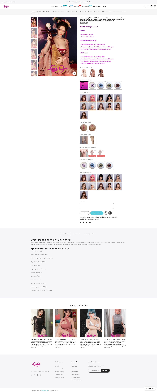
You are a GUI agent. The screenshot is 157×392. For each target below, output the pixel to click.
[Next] (74, 46)
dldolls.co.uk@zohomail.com (8, 1)
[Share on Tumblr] (86, 222)
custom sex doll (108, 217)
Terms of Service (76, 380)
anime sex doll (59, 374)
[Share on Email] (90, 222)
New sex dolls (86, 6)
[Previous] (41, 46)
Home (32, 11)
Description (65, 234)
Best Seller (77, 6)
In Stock (63, 6)
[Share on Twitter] (80, 222)
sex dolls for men (84, 219)
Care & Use (76, 234)
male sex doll (59, 369)
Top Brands (54, 6)
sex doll (57, 366)
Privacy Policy (75, 372)
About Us (74, 366)
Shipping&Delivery (89, 234)
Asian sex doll (90, 217)
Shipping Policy (76, 377)
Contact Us (75, 369)
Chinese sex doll (99, 217)
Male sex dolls (96, 6)
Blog (104, 6)
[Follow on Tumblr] (37, 375)
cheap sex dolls (59, 377)
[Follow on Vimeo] (40, 375)
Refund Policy (75, 374)
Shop (70, 6)
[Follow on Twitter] (31, 375)
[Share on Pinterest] (83, 222)
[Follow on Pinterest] (34, 375)
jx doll (115, 217)
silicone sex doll (94, 219)
